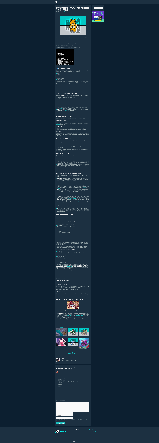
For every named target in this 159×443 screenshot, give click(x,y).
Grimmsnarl (76, 319)
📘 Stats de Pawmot (60, 51)
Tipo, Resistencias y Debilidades (62, 52)
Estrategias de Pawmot (61, 60)
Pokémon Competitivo (74, 321)
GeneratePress (84, 441)
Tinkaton (80, 83)
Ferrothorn (81, 206)
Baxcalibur (84, 187)
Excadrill (61, 108)
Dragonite (77, 295)
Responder (59, 396)
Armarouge (67, 110)
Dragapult (73, 295)
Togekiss (71, 112)
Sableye (71, 319)
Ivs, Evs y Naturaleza (60, 57)
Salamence (74, 198)
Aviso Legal (91, 429)
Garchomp (70, 198)
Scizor (77, 206)
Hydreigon (83, 201)
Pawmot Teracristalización (62, 63)
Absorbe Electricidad (61, 54)
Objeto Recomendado (60, 58)
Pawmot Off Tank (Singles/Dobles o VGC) (64, 62)
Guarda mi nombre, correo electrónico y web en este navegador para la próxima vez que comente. (72, 420)
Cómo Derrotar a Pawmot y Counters (63, 64)
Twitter (73, 431)
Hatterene (69, 315)
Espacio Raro (77, 315)
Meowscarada (69, 266)
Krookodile (82, 315)
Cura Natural (60, 55)
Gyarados (58, 124)
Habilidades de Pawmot (61, 53)
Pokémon (65, 11)
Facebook (73, 438)
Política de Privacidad (92, 431)
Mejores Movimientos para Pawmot (62, 59)
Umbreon (79, 201)
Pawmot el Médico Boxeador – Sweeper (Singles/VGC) (65, 61)
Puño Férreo (60, 56)
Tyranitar (58, 188)
